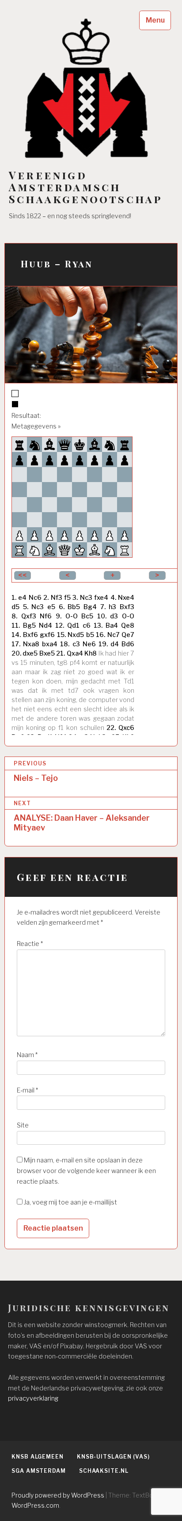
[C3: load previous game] (49, 520)
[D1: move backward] (64, 550)
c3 (76, 644)
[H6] (125, 474)
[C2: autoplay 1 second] (49, 535)
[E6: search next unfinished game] (79, 474)
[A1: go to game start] (19, 550)
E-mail (27, 1090)
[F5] (94, 490)
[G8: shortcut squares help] (109, 444)
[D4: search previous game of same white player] (64, 505)
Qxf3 (28, 616)
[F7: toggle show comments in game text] (94, 459)
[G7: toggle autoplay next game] (109, 459)
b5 (90, 635)
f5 (67, 598)
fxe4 (101, 598)
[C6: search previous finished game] (49, 474)
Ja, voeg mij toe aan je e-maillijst (70, 1202)
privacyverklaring (33, 1398)
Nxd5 (76, 635)
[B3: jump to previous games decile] (34, 520)
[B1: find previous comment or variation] (34, 550)
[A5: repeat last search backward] (19, 490)
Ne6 (89, 644)
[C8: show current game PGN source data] (49, 444)
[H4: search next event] (125, 505)
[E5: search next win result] (79, 490)
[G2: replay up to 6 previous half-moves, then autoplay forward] (109, 535)
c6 (87, 625)
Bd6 (127, 644)
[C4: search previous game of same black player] (49, 505)
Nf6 (46, 616)
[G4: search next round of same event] (109, 505)
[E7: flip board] (79, 459)
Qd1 (73, 625)
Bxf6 (30, 635)
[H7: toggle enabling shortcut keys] (125, 459)
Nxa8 (31, 644)
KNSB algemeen (37, 1456)
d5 (15, 607)
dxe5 (30, 653)
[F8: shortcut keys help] (94, 444)
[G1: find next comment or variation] (109, 550)
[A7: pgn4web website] (19, 459)
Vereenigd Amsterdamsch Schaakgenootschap (85, 187)
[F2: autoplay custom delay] (94, 535)
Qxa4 (75, 653)
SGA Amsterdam (38, 1470)
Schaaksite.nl (104, 1470)
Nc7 (113, 635)
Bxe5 (47, 653)
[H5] (125, 490)
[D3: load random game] (64, 520)
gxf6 (47, 635)
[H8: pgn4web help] (125, 444)
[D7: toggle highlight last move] (64, 459)
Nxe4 (126, 598)
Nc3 (86, 598)
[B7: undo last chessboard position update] (34, 459)
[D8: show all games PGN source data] (64, 444)
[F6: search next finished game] (94, 474)
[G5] (109, 490)
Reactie (30, 944)
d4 (114, 644)
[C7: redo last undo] (49, 459)
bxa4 (49, 644)
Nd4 (45, 625)
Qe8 (127, 625)
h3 (112, 607)
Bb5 (74, 607)
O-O (71, 616)
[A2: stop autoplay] (19, 535)
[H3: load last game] (125, 520)
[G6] (109, 474)
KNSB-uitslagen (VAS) (113, 1456)
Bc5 (87, 616)
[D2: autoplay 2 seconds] (64, 535)
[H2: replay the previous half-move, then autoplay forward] (125, 535)
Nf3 (56, 598)
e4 (22, 598)
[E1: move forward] (79, 550)
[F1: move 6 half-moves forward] (94, 550)
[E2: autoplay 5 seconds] (79, 535)
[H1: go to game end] (125, 550)
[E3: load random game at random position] (79, 520)
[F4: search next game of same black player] (94, 505)
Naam (27, 1055)
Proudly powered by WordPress (57, 1495)
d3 (114, 616)
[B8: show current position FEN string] (34, 444)
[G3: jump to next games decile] (109, 520)
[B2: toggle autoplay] (34, 535)
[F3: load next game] (94, 520)
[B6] (34, 474)
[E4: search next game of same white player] (79, 505)
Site (23, 1125)
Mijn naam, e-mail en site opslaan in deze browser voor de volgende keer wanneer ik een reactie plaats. (86, 1170)
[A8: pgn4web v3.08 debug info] (19, 444)
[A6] (19, 474)
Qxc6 (126, 728)
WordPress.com (35, 1505)
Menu (155, 20)
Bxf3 (127, 607)
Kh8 (90, 653)
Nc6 (35, 598)
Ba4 (112, 625)
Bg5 (29, 625)
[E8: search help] (79, 444)
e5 (51, 607)
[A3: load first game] (19, 520)
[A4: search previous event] (19, 505)
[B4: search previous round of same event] (34, 505)
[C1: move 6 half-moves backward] (49, 550)
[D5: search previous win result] (64, 490)
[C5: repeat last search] (49, 490)
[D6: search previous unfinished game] (64, 474)
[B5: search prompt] (34, 490)
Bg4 (90, 607)
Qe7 (127, 635)
